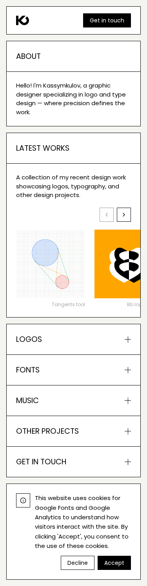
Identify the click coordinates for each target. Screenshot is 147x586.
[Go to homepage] (22, 20)
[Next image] (124, 215)
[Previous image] (107, 215)
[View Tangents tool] (50, 264)
